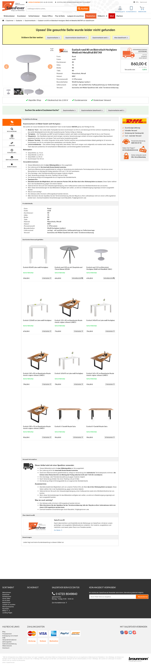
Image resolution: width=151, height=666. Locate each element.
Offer (12, 124)
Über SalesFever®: (29, 515)
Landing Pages (7, 613)
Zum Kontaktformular (59, 603)
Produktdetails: (28, 203)
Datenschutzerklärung (9, 644)
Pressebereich (7, 634)
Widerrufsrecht (7, 646)
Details (11, 138)
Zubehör (12, 145)
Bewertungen (12, 167)
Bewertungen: (27, 537)
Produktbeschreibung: (30, 119)
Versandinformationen (9, 640)
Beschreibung (12, 131)
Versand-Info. (12, 152)
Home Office (47, 16)
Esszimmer (21, 16)
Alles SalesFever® (120, 38)
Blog (3, 632)
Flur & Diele (60, 16)
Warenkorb (142, 11)
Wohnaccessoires (8, 607)
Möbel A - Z (102, 16)
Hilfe (137, 2)
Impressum (143, 2)
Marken (119, 16)
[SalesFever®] (64, 50)
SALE (112, 16)
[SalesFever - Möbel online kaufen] (13, 5)
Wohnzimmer (9, 16)
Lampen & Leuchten (75, 16)
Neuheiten (90, 16)
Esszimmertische (53, 38)
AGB (3, 638)
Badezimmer (6, 602)
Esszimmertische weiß (100, 38)
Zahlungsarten (7, 642)
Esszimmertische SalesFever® (76, 38)
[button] (52, 49)
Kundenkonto (120, 11)
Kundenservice (131, 11)
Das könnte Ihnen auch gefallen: (33, 239)
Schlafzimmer (34, 16)
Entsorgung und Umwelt (10, 636)
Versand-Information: (30, 459)
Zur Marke (57, 530)
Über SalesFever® (12, 160)
